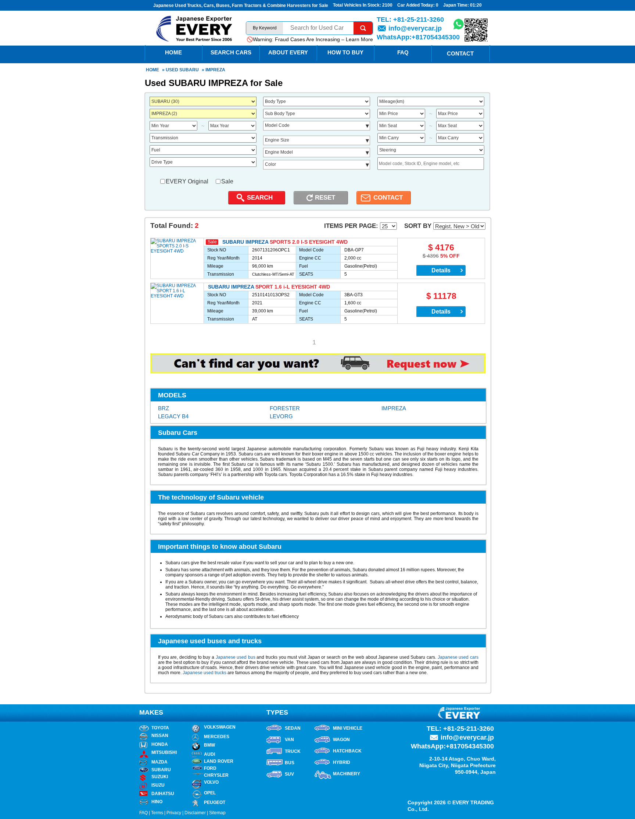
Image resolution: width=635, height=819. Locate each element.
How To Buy (345, 52)
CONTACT (388, 197)
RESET (325, 197)
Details (441, 270)
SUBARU (189, 69)
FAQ (403, 52)
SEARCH (260, 197)
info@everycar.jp (415, 28)
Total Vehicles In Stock (356, 5)
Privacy (173, 812)
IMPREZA (393, 408)
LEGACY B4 (173, 416)
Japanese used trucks (204, 672)
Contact (460, 53)
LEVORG (281, 416)
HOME (173, 52)
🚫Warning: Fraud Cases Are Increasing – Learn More (310, 39)
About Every (288, 52)
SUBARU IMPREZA (245, 242)
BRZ (163, 408)
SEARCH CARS (231, 52)
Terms (157, 812)
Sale (227, 181)
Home (152, 69)
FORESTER (285, 408)
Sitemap (217, 812)
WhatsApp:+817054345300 (418, 37)
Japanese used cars (458, 657)
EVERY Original (187, 181)
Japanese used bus (235, 657)
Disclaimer (195, 812)
